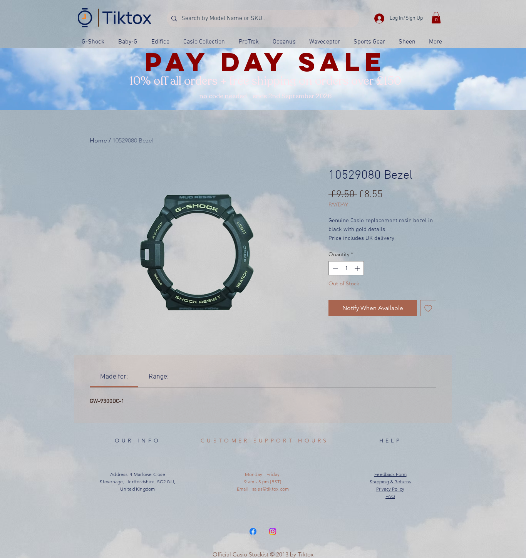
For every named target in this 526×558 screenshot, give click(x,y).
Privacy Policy (390, 489)
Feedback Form (390, 474)
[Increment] (358, 268)
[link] (114, 377)
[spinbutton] (346, 268)
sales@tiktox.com (270, 489)
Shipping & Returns (390, 481)
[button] (436, 17)
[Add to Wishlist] (428, 308)
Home (98, 140)
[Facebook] (253, 531)
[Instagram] (272, 531)
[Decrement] (334, 268)
